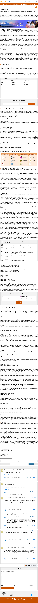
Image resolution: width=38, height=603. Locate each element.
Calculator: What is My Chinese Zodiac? (7, 456)
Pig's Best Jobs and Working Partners (7, 393)
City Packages (24, 4)
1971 (2, 86)
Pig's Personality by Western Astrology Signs (8, 280)
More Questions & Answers (31, 565)
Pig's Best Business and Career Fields (7, 394)
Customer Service (16, 599)
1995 (2, 90)
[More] (37, 4)
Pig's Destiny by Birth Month (5, 276)
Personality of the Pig (4, 275)
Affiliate (23, 599)
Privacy (21, 598)
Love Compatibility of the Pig (5, 364)
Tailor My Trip (32, 4)
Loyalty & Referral (29, 598)
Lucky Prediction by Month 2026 (6, 450)
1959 (2, 84)
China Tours (8, 4)
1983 (2, 88)
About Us (7, 598)
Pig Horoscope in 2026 (5, 449)
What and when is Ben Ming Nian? (6, 458)
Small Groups (16, 4)
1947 (2, 82)
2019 (2, 95)
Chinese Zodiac (3, 455)
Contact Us (14, 598)
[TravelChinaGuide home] (5, 1)
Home (2, 4)
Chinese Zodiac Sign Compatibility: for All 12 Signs (9, 365)
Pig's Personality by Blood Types (6, 279)
